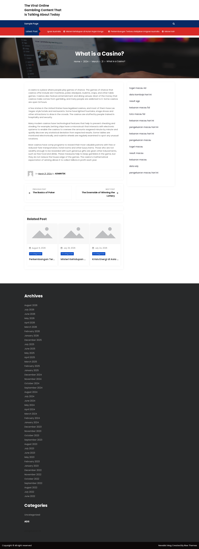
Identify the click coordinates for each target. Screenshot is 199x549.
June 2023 (29, 452)
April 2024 (29, 409)
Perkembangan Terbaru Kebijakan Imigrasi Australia (129, 31)
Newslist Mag (165, 545)
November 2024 (33, 379)
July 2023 (29, 448)
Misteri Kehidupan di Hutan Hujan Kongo (79, 31)
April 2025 (29, 357)
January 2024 (31, 422)
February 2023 (32, 461)
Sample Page (31, 23)
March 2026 (30, 327)
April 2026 (29, 322)
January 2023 (31, 465)
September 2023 (33, 439)
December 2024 (33, 374)
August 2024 (30, 392)
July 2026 (29, 309)
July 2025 (29, 344)
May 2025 (29, 353)
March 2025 (30, 361)
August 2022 (30, 487)
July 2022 (29, 491)
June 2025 (29, 348)
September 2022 (33, 483)
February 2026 (32, 331)
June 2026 (29, 314)
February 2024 (32, 418)
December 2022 (33, 470)
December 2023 (33, 426)
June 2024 (29, 400)
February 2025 (32, 366)
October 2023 (31, 435)
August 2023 (30, 444)
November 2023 (32, 431)
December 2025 (33, 340)
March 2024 (30, 413)
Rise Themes (190, 545)
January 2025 (31, 370)
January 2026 (31, 335)
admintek (60, 173)
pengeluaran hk (32, 530)
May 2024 (29, 405)
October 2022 (31, 478)
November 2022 (32, 474)
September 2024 (33, 387)
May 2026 (29, 318)
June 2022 (29, 496)
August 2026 (30, 305)
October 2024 (31, 383)
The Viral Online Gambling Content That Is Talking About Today (42, 10)
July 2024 (29, 396)
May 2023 (29, 457)
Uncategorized (35, 254)
